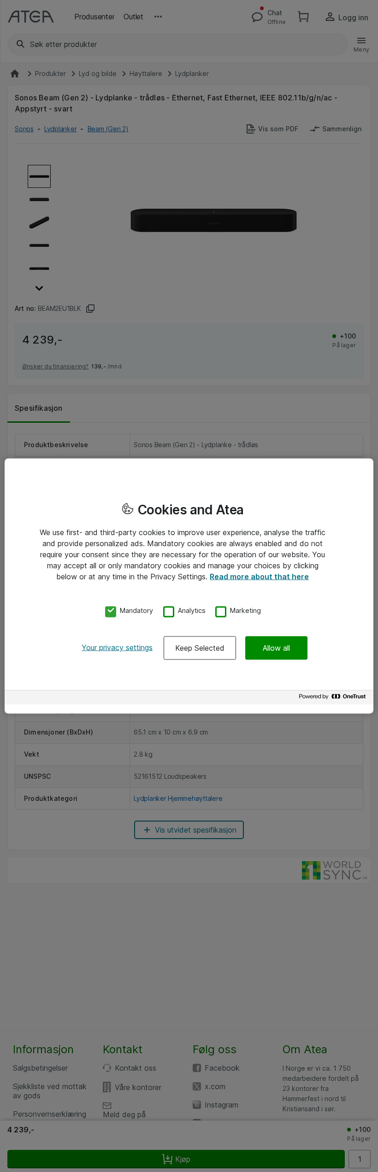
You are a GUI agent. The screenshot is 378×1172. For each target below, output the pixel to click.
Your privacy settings (117, 647)
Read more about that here (259, 576)
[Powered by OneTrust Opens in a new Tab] (334, 699)
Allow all (276, 648)
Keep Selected (199, 648)
